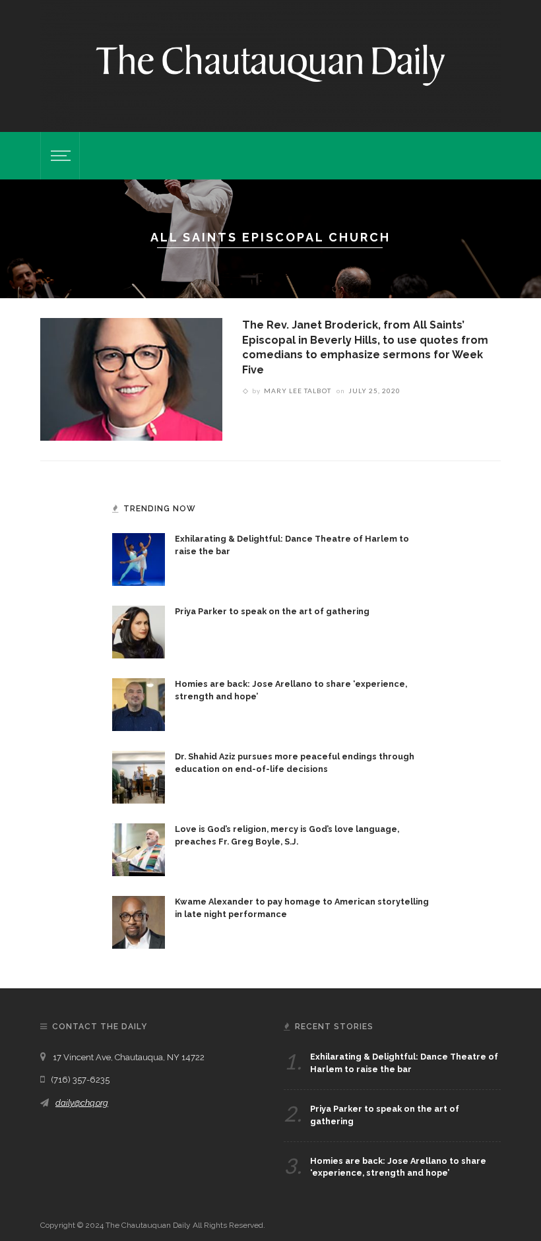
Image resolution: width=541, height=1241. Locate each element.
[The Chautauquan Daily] (270, 64)
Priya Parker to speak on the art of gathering (272, 611)
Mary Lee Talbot (297, 391)
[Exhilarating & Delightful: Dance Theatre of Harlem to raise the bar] (138, 559)
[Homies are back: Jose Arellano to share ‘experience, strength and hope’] (138, 704)
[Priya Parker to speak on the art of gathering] (138, 631)
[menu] (59, 156)
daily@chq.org (81, 1103)
